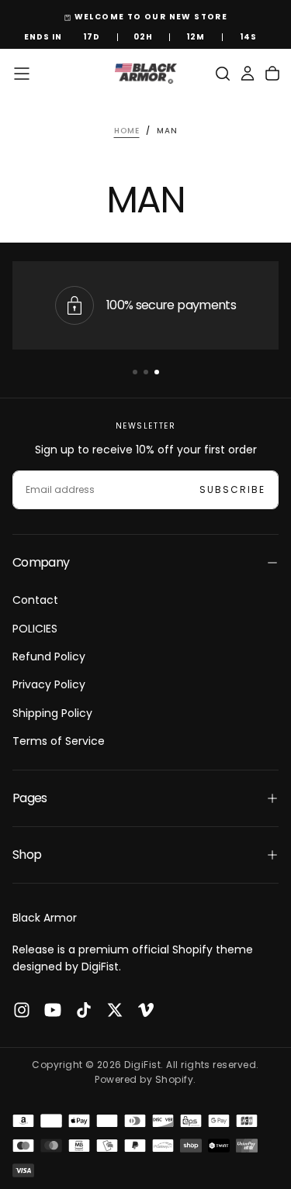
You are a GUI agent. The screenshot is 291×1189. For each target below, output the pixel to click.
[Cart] (272, 73)
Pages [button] (29, 798)
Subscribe (232, 489)
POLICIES (34, 628)
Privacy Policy (48, 684)
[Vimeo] (146, 1010)
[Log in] (247, 73)
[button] (21, 73)
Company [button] (41, 562)
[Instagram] (21, 1010)
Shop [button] (26, 854)
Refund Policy (48, 656)
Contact (35, 600)
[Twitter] (115, 1010)
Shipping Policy (52, 713)
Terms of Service (58, 741)
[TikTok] (83, 1010)
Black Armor (44, 917)
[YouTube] (52, 1010)
